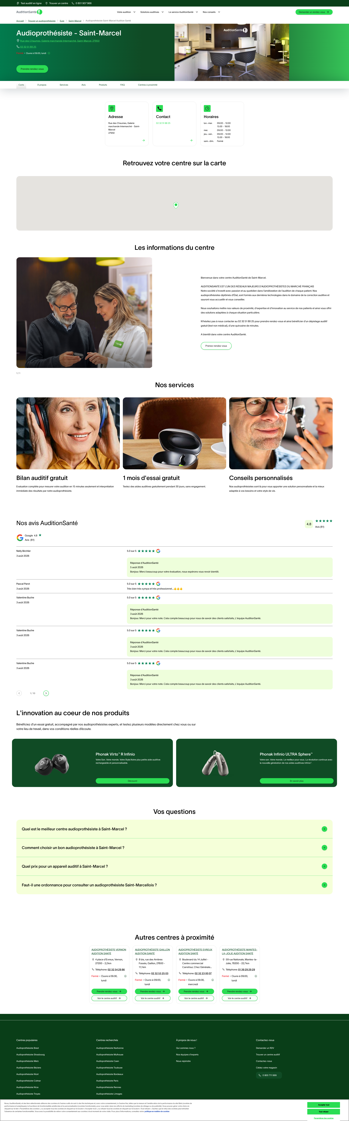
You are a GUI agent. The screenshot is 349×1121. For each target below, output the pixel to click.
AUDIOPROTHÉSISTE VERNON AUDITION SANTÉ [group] (108, 951)
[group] (29, 3)
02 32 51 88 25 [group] (28, 47)
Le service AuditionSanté (181, 12)
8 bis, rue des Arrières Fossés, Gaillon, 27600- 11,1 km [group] (152, 963)
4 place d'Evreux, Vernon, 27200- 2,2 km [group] (109, 961)
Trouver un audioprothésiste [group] (41, 21)
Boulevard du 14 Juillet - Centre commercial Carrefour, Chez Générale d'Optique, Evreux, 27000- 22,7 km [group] (197, 963)
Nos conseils (209, 12)
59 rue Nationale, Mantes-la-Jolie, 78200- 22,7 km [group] (241, 961)
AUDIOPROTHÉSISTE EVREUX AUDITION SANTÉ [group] (195, 951)
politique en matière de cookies (157, 1111)
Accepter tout (323, 1105)
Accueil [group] (20, 21)
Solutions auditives (149, 12)
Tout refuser (324, 1112)
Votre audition (124, 12)
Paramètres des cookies (323, 1118)
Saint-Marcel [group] (75, 21)
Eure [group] (62, 21)
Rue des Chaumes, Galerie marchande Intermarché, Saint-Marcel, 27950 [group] (60, 41)
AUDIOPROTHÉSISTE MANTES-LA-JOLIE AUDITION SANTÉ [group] (239, 951)
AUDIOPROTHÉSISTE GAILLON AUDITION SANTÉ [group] (152, 951)
